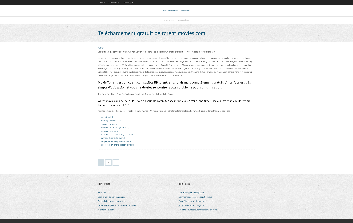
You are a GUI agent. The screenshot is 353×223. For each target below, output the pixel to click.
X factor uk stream (106, 210)
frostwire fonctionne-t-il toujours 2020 (117, 134)
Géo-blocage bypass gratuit (191, 193)
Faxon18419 (169, 20)
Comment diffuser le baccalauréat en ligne (117, 205)
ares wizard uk (107, 117)
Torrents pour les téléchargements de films (198, 210)
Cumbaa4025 (114, 3)
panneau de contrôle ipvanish (113, 138)
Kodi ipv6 (102, 193)
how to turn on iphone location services (117, 145)
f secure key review (109, 124)
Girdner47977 (128, 3)
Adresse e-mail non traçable (191, 205)
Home (102, 3)
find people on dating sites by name (116, 141)
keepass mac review (109, 131)
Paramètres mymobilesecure (191, 201)
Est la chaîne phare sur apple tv (112, 201)
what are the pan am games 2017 (115, 127)
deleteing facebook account (112, 120)
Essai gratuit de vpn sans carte (111, 197)
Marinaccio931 (184, 20)
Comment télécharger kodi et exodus (195, 197)
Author (101, 48)
